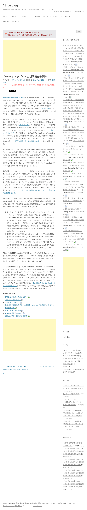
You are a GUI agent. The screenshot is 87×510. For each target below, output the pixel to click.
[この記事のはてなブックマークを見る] (29, 297)
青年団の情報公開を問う (14, 313)
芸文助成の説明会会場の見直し (16, 297)
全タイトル (25, 16)
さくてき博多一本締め (70, 353)
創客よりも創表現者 (48, 366)
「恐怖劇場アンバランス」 (72, 244)
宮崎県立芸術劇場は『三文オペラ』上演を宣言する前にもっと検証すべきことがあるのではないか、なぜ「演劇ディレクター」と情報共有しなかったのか (73, 132)
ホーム (5, 16)
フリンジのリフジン (19, 80)
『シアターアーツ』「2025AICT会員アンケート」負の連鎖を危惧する (73, 402)
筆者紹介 (14, 16)
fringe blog (10, 5)
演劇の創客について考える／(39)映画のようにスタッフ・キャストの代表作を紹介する (73, 423)
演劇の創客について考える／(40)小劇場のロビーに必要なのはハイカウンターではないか (73, 413)
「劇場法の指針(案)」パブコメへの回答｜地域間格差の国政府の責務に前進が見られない (73, 451)
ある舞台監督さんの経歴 (71, 209)
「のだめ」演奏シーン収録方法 (73, 146)
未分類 (65, 366)
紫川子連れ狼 (67, 372)
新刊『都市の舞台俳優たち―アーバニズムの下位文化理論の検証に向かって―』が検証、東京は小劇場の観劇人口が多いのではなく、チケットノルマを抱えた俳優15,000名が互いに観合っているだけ (73, 53)
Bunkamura (46, 108)
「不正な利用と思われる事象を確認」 (27, 141)
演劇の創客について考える (11, 21)
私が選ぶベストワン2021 (71, 173)
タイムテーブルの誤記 (13, 310)
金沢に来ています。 (12, 302)
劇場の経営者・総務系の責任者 (16, 316)
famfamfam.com (37, 506)
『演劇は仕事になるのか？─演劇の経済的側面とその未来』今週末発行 (15, 370)
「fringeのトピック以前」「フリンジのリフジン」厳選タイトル (53, 16)
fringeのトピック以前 (70, 350)
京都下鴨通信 (67, 364)
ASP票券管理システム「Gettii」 (14, 97)
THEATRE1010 (24, 125)
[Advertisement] (29, 56)
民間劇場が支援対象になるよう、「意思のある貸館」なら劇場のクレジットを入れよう (73, 219)
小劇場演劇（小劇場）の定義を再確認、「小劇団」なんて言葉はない (73, 165)
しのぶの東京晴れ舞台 (70, 356)
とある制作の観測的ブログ (72, 358)
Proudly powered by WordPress (12, 506)
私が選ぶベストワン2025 (71, 394)
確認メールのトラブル (13, 300)
